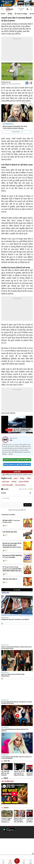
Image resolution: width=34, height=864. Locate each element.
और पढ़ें (10, 454)
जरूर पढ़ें (7, 761)
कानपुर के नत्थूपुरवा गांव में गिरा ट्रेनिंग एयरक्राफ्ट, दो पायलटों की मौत (6, 820)
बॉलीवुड (10, 14)
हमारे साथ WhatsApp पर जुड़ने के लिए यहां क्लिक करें (17, 459)
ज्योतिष (29, 478)
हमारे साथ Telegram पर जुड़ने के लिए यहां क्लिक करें (17, 464)
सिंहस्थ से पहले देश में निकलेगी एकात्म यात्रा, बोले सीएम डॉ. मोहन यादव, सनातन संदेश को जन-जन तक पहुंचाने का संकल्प (19, 820)
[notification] (31, 9)
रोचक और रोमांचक (20, 485)
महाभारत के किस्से (24, 482)
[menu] (3, 9)
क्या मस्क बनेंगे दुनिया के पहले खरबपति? (5, 773)
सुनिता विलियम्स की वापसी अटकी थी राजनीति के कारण (17, 474)
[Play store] (27, 9)
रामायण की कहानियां (7, 485)
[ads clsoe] (33, 854)
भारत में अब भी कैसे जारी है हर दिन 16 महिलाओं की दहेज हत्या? (19, 773)
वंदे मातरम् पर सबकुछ (21, 14)
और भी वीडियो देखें (7, 781)
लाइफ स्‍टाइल (5, 482)
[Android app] (9, 829)
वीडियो (6, 778)
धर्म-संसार (13, 482)
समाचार (3, 14)
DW (9, 82)
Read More (8, 430)
